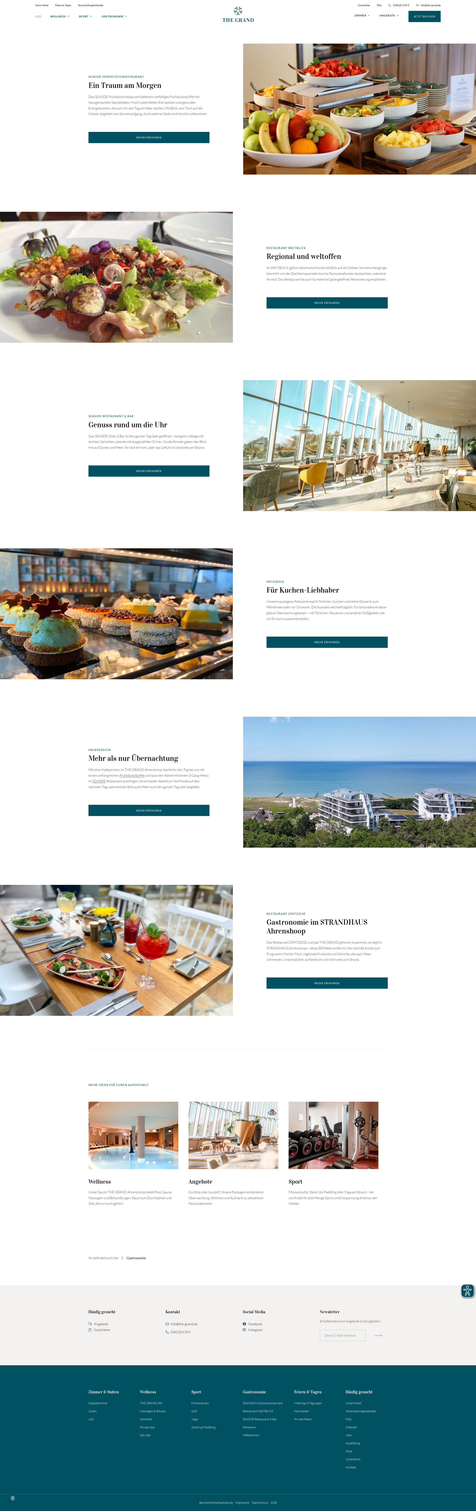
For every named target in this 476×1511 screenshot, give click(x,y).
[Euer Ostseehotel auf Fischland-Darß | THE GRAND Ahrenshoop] (238, 14)
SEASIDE (99, 781)
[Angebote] (233, 1135)
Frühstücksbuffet (132, 775)
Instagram (255, 1330)
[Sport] (333, 1135)
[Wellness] (133, 1135)
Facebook (255, 1324)
